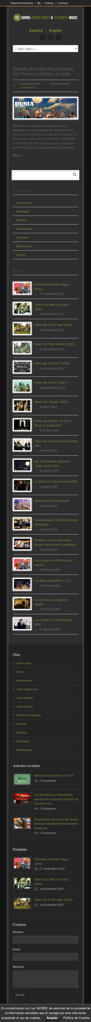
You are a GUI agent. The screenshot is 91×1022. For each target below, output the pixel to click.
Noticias (49, 3)
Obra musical (24, 706)
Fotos (19, 672)
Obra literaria (24, 698)
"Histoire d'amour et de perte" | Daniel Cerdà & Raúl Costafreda (54, 542)
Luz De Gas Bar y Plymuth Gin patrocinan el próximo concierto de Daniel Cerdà (56, 799)
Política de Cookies (28, 715)
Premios (21, 220)
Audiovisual (23, 203)
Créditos (21, 732)
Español (36, 30)
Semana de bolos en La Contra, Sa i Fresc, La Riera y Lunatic (43, 71)
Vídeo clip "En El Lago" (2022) (53, 325)
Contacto (63, 3)
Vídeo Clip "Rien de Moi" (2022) (54, 344)
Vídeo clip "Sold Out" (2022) (52, 363)
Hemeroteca (24, 229)
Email (16, 949)
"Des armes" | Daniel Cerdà (51, 501)
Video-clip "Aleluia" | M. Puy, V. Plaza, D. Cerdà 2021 (53, 423)
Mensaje (18, 967)
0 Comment (28, 87)
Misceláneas (24, 246)
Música (20, 255)
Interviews (22, 211)
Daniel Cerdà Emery (21, 3)
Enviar (20, 995)
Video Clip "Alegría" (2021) (51, 402)
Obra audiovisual (27, 689)
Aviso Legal (23, 663)
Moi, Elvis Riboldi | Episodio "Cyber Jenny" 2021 (52, 463)
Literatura (22, 237)
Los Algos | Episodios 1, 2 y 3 (52, 580)
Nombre (18, 932)
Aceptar (52, 1017)
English (55, 30)
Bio (39, 3)
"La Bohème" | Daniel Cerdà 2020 (55, 481)
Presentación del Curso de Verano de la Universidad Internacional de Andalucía (56, 823)
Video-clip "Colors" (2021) (50, 382)
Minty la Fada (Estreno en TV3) (54, 775)
